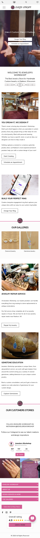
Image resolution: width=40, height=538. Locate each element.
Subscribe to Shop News (12, 507)
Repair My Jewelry (10, 325)
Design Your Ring (20, 39)
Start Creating (9, 156)
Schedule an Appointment (20, 44)
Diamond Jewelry (10, 251)
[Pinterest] (10, 512)
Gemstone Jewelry (29, 251)
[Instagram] (6, 512)
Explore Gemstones (11, 393)
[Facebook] (2, 512)
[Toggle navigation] (4, 7)
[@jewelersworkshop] (11, 444)
